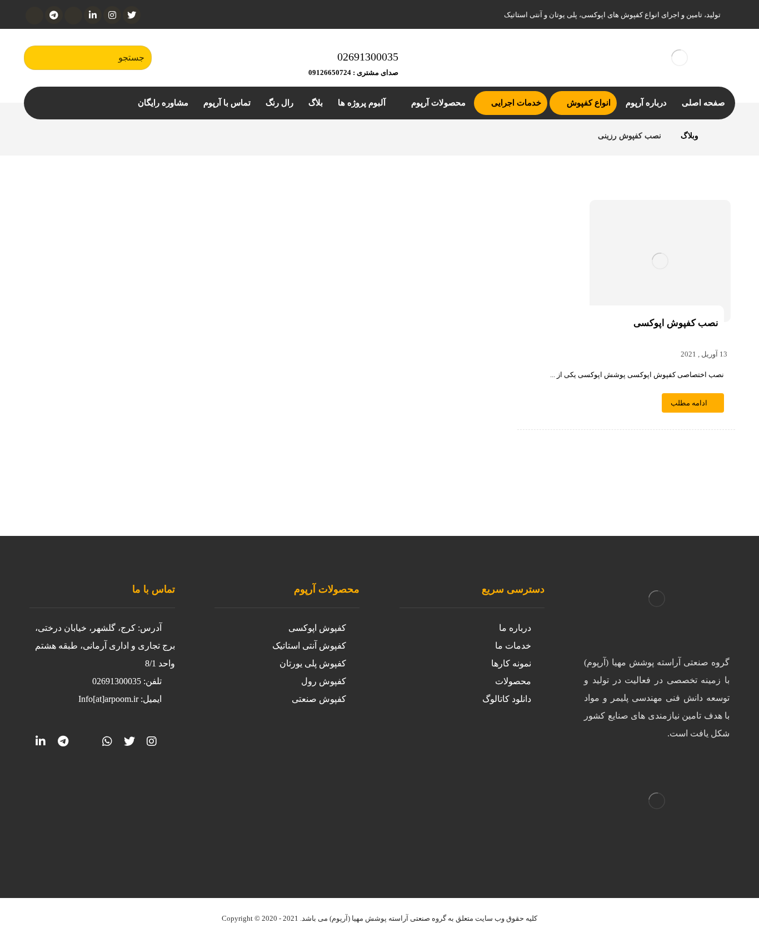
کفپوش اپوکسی (317, 628)
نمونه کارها (511, 663)
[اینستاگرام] (112, 15)
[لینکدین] (93, 15)
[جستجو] (38, 58)
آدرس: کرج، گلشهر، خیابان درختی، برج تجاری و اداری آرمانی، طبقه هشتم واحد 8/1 (105, 645)
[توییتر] (129, 741)
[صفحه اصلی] (721, 136)
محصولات (513, 681)
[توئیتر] (132, 15)
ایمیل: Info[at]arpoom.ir (120, 699)
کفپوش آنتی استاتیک (309, 645)
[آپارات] (73, 15)
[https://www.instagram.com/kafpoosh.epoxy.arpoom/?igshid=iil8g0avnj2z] (152, 741)
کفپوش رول (323, 681)
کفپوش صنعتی (319, 699)
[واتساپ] (34, 15)
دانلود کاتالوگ (506, 699)
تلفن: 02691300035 (127, 681)
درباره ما (515, 628)
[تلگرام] (54, 15)
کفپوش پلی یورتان (312, 663)
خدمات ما (513, 645)
